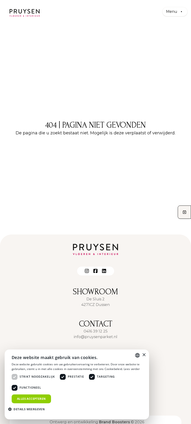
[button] (28, 409)
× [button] (144, 355)
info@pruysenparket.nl (95, 337)
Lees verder (132, 369)
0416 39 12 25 (96, 331)
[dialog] (77, 384)
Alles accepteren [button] (31, 399)
